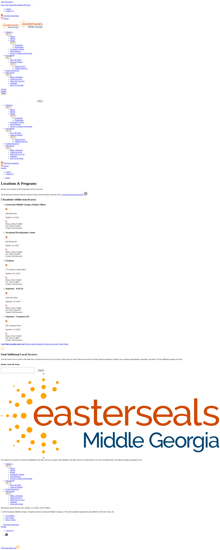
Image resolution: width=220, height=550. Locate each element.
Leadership (19, 45)
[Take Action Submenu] (8, 75)
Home (8, 178)
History (12, 39)
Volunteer (13, 83)
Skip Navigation (7, 2)
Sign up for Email (16, 504)
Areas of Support (16, 62)
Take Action (10, 73)
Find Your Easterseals (11, 16)
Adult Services (20, 66)
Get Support (10, 55)
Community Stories (17, 49)
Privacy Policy (11, 520)
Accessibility (10, 516)
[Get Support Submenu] (8, 57)
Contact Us (10, 11)
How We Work (15, 60)
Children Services (21, 68)
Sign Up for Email (16, 85)
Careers (8, 9)
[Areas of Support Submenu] (13, 64)
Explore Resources (12, 71)
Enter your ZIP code (10, 364)
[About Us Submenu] (8, 34)
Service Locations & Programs (21, 53)
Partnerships (19, 47)
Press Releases (15, 51)
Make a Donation (16, 77)
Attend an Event (16, 79)
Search (6, 18)
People (12, 41)
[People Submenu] (13, 43)
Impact (12, 36)
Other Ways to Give (17, 81)
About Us (9, 32)
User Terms (10, 518)
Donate (3, 527)
